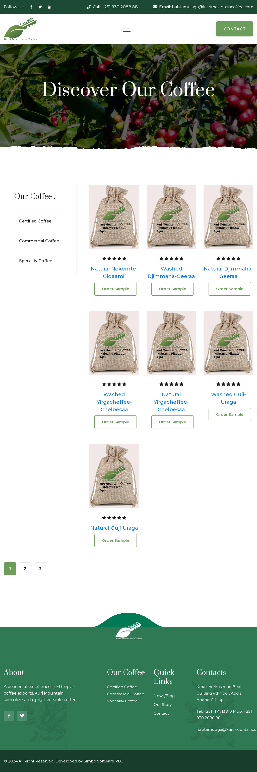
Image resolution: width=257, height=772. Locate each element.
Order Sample (115, 288)
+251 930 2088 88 (120, 7)
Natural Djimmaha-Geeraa (228, 272)
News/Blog (164, 695)
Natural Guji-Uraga (114, 528)
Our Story (163, 704)
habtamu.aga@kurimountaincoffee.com (212, 7)
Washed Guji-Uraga (228, 398)
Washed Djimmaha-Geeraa (171, 272)
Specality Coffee (35, 260)
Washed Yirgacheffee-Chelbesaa (114, 402)
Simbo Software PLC (103, 761)
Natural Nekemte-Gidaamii (114, 272)
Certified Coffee (35, 221)
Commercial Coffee (39, 241)
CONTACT (235, 28)
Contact (161, 713)
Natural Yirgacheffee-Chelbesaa (171, 402)
